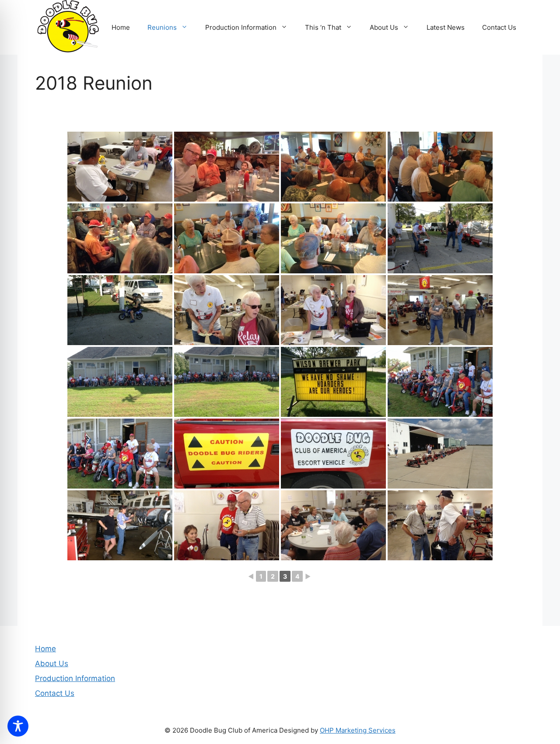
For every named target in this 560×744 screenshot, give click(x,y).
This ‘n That (323, 27)
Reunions (162, 27)
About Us (384, 27)
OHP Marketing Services (358, 730)
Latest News (446, 27)
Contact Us (499, 27)
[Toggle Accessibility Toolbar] (18, 726)
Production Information (240, 27)
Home (121, 27)
